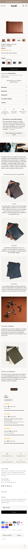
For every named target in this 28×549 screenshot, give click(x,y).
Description (4, 87)
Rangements (4, 95)
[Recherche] (5, 5)
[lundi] (14, 5)
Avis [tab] (6, 395)
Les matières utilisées (6, 98)
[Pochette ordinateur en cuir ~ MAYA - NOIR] (3, 62)
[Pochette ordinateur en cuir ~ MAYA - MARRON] (20, 62)
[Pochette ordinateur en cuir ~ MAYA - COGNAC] (9, 62)
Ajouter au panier (14, 69)
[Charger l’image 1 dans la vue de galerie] (14, 22)
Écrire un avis (14, 389)
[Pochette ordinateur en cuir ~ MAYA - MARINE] (14, 62)
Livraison (3, 102)
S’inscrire (14, 512)
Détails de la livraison (5, 76)
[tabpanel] (14, 421)
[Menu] (1, 5)
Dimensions (4, 91)
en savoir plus (12, 129)
